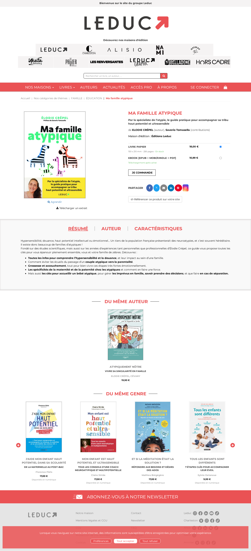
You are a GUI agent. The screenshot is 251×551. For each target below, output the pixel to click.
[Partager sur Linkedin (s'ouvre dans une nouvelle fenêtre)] (171, 187)
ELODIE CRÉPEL (142, 130)
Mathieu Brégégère (153, 475)
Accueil (25, 98)
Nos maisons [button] (38, 87)
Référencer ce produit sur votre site (156, 199)
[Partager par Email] (163, 188)
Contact (136, 513)
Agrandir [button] (56, 202)
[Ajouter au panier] (142, 172)
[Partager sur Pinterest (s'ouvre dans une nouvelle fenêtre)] (178, 187)
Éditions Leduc (161, 136)
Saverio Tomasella (178, 130)
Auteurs (88, 87)
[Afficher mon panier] (225, 87)
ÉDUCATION (94, 98)
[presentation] (18, 445)
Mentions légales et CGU (91, 520)
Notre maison (84, 513)
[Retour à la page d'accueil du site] (125, 23)
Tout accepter (125, 541)
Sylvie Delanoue (207, 475)
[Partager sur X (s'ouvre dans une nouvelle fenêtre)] (156, 188)
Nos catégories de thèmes (50, 98)
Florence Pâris (44, 472)
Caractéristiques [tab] (158, 228)
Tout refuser (150, 541)
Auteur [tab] (111, 228)
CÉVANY (135, 376)
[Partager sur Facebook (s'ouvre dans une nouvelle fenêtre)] (149, 188)
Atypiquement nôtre (125, 366)
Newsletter (138, 520)
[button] (55, 155)
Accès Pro (141, 87)
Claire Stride (98, 475)
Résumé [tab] (78, 228)
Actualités (114, 87)
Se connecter (205, 87)
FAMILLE (76, 98)
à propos (167, 87)
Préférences (101, 541)
